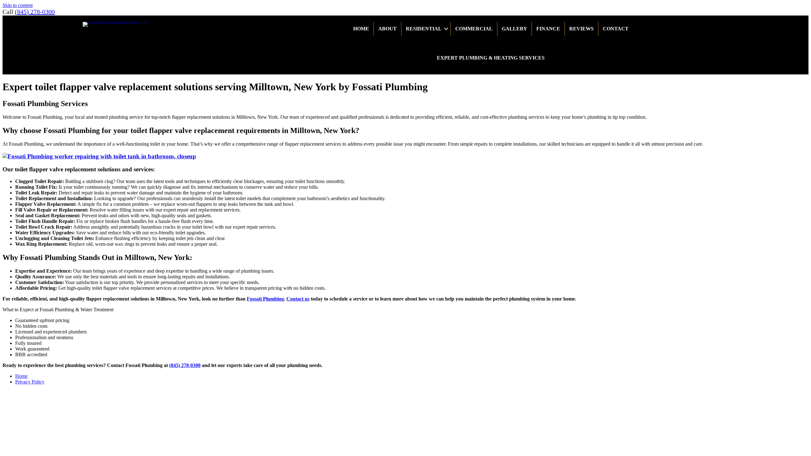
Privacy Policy (29, 381)
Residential (424, 28)
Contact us (298, 298)
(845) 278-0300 (35, 11)
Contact (616, 28)
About (387, 28)
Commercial (474, 28)
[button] (446, 29)
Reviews (581, 28)
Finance (548, 28)
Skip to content (18, 5)
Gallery (514, 28)
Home (361, 28)
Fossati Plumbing (265, 298)
